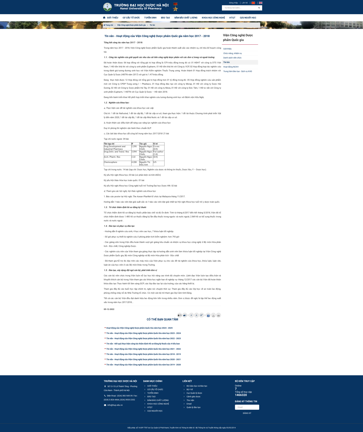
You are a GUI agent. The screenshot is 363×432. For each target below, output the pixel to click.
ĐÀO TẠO (151, 396)
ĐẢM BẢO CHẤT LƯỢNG (158, 400)
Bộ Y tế (189, 389)
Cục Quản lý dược (194, 393)
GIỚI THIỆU (152, 386)
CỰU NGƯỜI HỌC (154, 411)
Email (188, 404)
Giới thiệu (227, 49)
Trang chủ (109, 25)
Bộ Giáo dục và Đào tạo (196, 386)
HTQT (149, 407)
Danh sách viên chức (232, 58)
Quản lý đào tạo (193, 407)
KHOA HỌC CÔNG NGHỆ (158, 404)
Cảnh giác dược (193, 396)
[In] (213, 315)
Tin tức (152, 25)
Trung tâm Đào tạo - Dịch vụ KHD (237, 71)
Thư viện (190, 400)
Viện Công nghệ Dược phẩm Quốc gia (131, 25)
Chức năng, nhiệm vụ (232, 53)
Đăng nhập (233, 3)
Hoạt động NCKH (231, 67)
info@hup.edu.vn (115, 405)
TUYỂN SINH (150, 17)
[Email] (218, 315)
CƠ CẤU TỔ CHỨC (155, 389)
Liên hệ (245, 3)
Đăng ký (247, 413)
